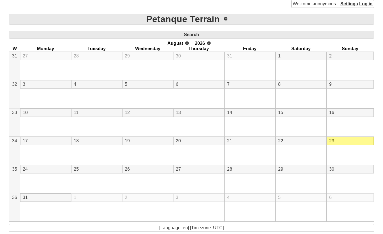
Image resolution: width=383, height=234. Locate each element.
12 (127, 112)
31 (14, 56)
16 (331, 112)
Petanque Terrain (183, 19)
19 (127, 140)
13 (178, 112)
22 (280, 140)
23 (331, 140)
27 (25, 56)
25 (76, 169)
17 (25, 140)
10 (25, 112)
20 (178, 140)
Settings (349, 3)
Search (191, 34)
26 (127, 169)
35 (14, 169)
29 (127, 56)
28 (76, 56)
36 (14, 197)
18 (76, 140)
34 (14, 140)
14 (229, 112)
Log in (366, 3)
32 (14, 84)
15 (280, 112)
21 (229, 140)
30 (178, 56)
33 (14, 112)
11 (76, 112)
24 (25, 169)
